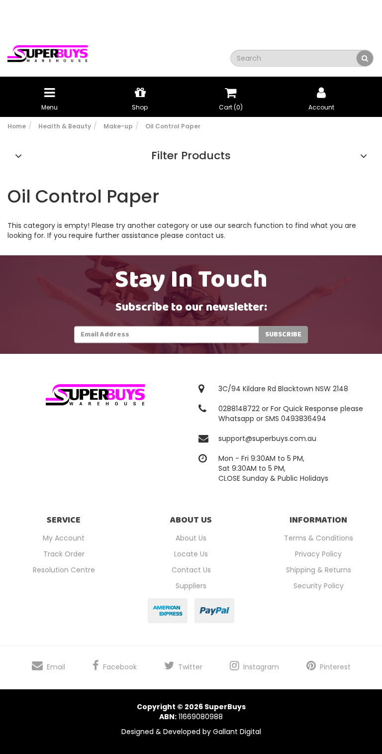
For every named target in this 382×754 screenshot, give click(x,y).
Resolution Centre (64, 570)
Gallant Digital (237, 732)
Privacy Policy (318, 554)
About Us (191, 538)
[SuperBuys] (47, 50)
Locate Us (191, 554)
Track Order (64, 554)
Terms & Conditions (318, 538)
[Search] (365, 58)
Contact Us (191, 570)
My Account (64, 538)
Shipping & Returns (318, 570)
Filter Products (191, 156)
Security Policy (318, 586)
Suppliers (191, 586)
